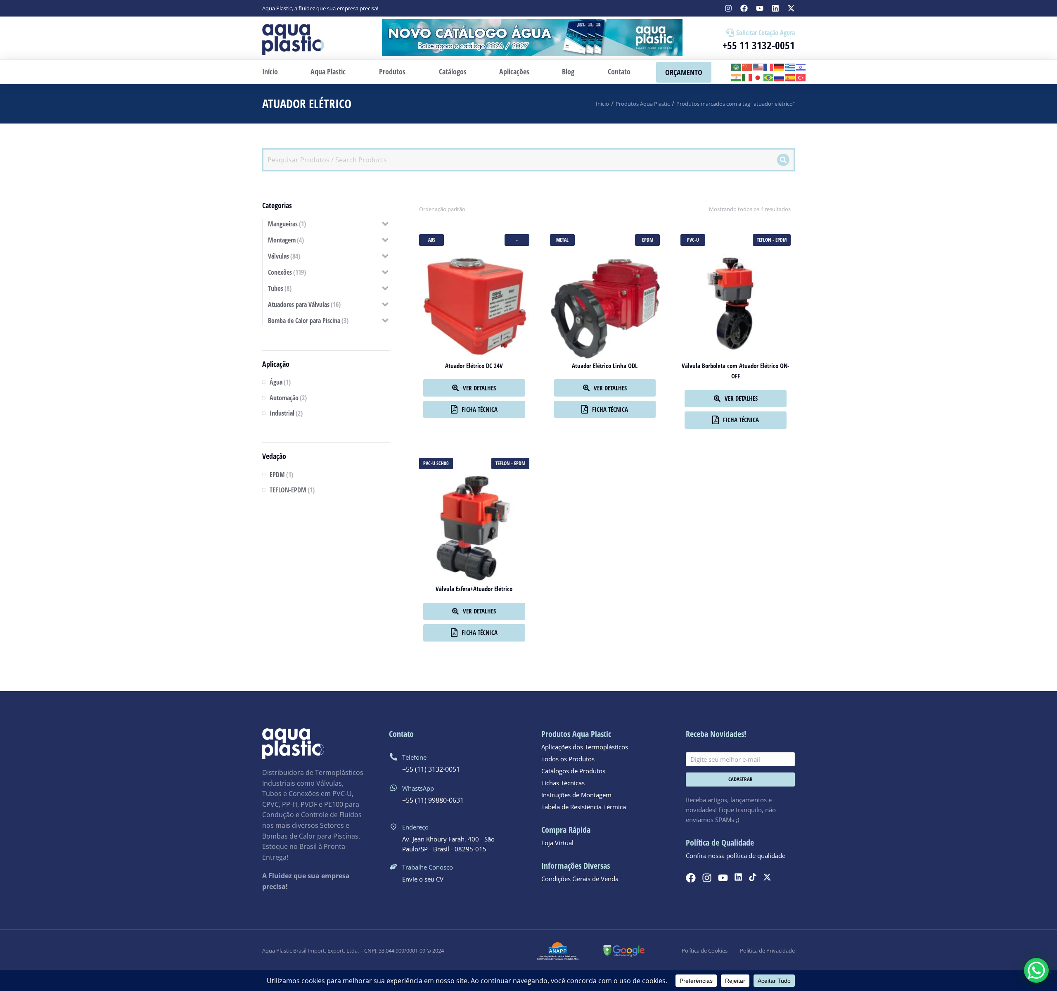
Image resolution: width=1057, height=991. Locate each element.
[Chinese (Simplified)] (747, 66)
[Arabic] (736, 66)
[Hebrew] (801, 66)
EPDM (647, 239)
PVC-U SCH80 (436, 463)
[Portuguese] (768, 77)
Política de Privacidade (767, 950)
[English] (758, 66)
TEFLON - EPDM (772, 239)
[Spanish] (790, 77)
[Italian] (747, 77)
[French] (768, 66)
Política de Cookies (705, 950)
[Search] (783, 160)
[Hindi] (736, 77)
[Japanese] (758, 77)
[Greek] (790, 66)
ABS (431, 239)
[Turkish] (801, 77)
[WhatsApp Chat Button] (1036, 970)
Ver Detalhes (479, 388)
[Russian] (779, 77)
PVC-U (693, 239)
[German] (779, 66)
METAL (562, 239)
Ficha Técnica (480, 409)
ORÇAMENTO (683, 72)
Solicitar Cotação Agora (765, 32)
